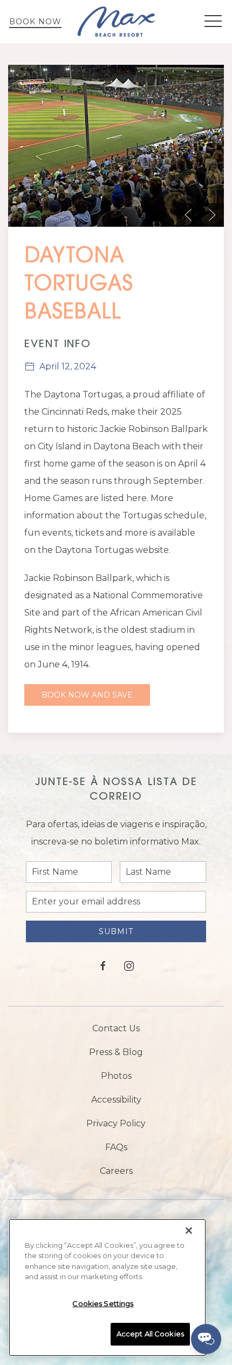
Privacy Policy (116, 1123)
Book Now (35, 21)
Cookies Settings (102, 1303)
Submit (116, 931)
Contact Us (116, 1028)
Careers (116, 1171)
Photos (116, 1076)
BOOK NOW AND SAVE (87, 695)
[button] (213, 21)
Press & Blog (116, 1052)
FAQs (116, 1147)
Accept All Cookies (150, 1333)
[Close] (189, 1230)
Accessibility (116, 1099)
